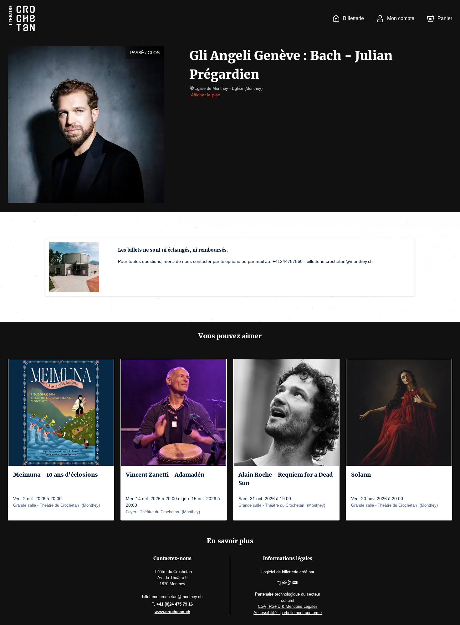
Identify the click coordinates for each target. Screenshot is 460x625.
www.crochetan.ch (172, 611)
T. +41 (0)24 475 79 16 (172, 604)
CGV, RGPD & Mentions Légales (288, 606)
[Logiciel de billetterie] (287, 583)
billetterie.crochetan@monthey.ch (172, 596)
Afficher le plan (205, 94)
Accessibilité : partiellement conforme (287, 612)
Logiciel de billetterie (279, 572)
